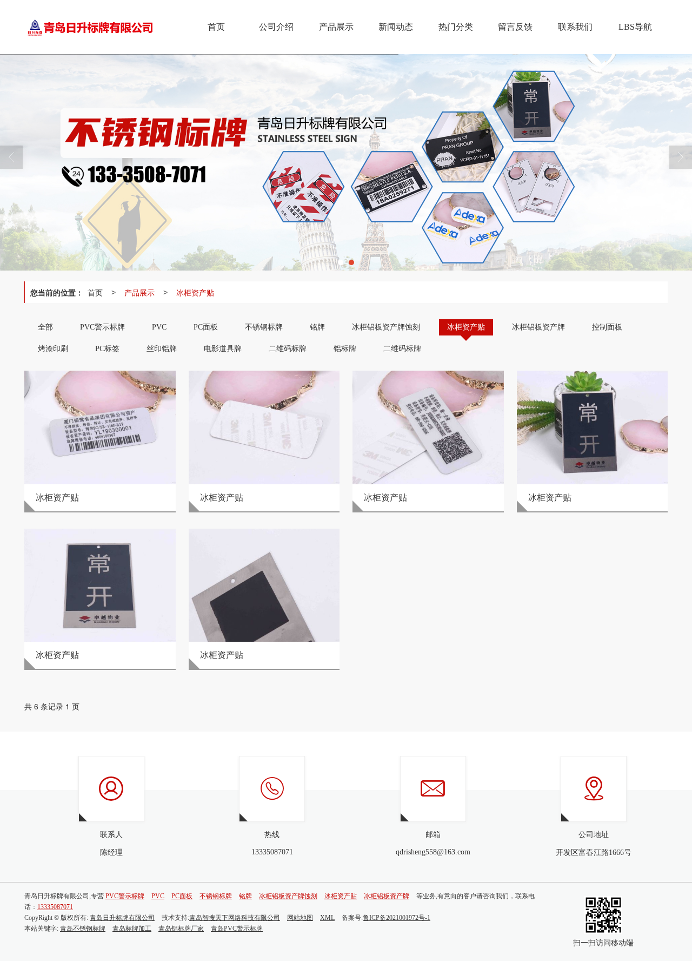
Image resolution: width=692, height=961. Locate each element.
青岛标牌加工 (131, 928)
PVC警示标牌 (124, 896)
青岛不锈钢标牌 (82, 928)
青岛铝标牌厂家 (181, 928)
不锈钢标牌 (215, 896)
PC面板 (181, 896)
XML (327, 917)
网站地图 (300, 917)
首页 (95, 292)
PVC (157, 896)
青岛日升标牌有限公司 (122, 917)
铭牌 (245, 896)
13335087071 (55, 907)
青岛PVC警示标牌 (237, 928)
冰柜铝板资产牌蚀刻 (288, 896)
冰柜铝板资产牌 (386, 896)
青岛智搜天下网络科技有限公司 (234, 917)
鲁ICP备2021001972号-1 (396, 917)
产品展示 (139, 292)
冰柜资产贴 (195, 292)
